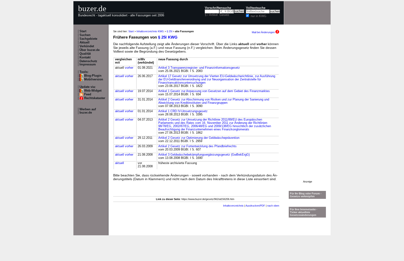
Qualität (85, 53)
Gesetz (224, 15)
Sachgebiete (88, 38)
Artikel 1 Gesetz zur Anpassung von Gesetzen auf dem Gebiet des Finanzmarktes (214, 91)
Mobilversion (93, 79)
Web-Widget (92, 90)
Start (82, 31)
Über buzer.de (89, 50)
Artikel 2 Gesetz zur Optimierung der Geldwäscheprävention (198, 137)
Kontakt (84, 57)
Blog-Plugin (92, 75)
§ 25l (169, 31)
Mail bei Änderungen (263, 32)
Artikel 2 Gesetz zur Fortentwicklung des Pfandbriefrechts (197, 146)
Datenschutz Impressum (88, 63)
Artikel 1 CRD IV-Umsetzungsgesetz (183, 111)
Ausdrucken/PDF (255, 205)
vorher (129, 67)
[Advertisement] (307, 110)
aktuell (119, 76)
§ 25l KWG (167, 37)
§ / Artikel (211, 15)
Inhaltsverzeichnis (233, 205)
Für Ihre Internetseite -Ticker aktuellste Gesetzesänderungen (303, 212)
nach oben (273, 205)
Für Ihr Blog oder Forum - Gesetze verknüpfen (305, 195)
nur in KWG (258, 16)
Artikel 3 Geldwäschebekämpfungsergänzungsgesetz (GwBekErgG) (204, 154)
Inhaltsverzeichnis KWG (150, 31)
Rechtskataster (94, 98)
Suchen (84, 35)
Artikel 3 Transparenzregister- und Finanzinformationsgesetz (199, 67)
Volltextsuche (255, 8)
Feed (87, 94)
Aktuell (84, 42)
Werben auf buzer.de (87, 111)
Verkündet (86, 46)
